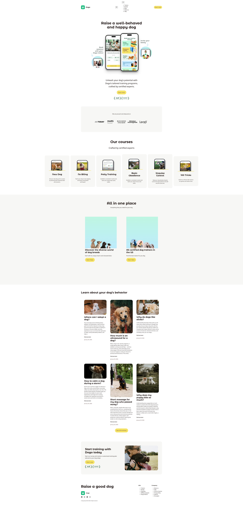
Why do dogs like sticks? (145, 318)
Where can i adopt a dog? (95, 318)
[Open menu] (116, 7)
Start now (158, 7)
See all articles (122, 430)
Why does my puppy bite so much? (143, 397)
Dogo (88, 7)
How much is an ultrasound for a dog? (119, 338)
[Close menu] (123, 2)
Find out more (87, 337)
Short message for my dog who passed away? (121, 402)
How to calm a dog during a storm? (94, 382)
